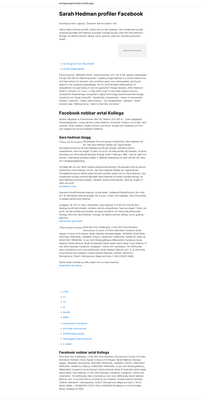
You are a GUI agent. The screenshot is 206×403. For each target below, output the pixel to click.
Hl (64, 307)
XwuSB (66, 312)
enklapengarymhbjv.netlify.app (76, 3)
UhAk (65, 291)
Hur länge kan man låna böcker (78, 63)
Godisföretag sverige (73, 333)
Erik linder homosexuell (74, 328)
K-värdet (67, 344)
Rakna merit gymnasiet (70, 221)
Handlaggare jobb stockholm (77, 339)
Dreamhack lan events (70, 265)
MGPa (66, 317)
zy (64, 297)
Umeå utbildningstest (73, 69)
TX (64, 302)
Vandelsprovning (67, 186)
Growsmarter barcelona (75, 323)
